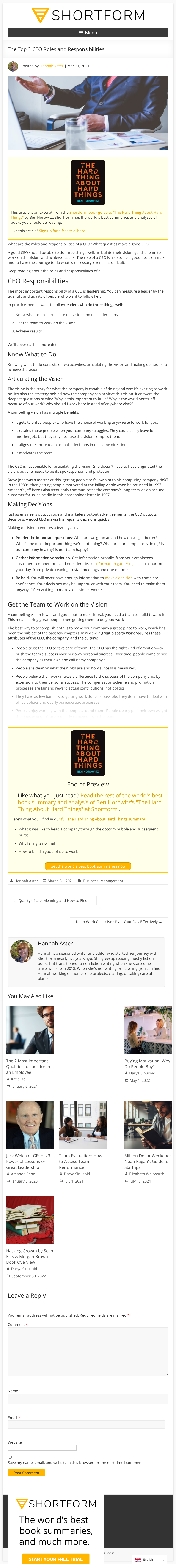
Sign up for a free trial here (62, 230)
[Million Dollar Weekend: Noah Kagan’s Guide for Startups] (148, 1103)
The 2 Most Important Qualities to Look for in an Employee (28, 1066)
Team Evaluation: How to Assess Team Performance (80, 1161)
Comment (18, 1324)
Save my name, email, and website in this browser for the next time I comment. (76, 1462)
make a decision (119, 577)
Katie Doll (19, 1079)
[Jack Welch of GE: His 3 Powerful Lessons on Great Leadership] (30, 1103)
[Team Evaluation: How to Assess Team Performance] (83, 1103)
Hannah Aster (51, 65)
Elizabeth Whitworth (146, 1173)
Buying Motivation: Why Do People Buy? (147, 1063)
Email (14, 1417)
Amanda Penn (23, 1173)
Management (111, 880)
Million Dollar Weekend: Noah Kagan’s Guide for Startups (147, 1161)
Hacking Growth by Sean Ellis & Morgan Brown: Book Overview (29, 1256)
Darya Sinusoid (142, 1073)
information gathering (114, 563)
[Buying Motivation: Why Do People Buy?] (148, 1008)
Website (15, 1442)
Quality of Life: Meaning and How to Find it (52, 900)
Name (14, 1390)
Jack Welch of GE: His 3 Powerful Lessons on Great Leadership (28, 1161)
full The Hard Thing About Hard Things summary (103, 819)
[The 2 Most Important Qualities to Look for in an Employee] (30, 1008)
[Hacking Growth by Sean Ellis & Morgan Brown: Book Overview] (30, 1198)
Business (91, 880)
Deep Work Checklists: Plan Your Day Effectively (119, 921)
